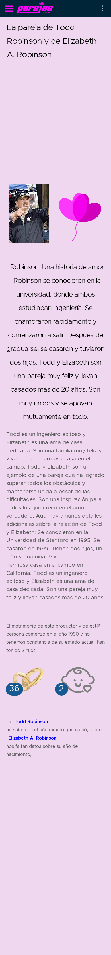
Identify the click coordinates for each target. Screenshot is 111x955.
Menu (9, 9)
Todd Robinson (31, 722)
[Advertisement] (55, 116)
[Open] (102, 8)
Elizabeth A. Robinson (32, 738)
